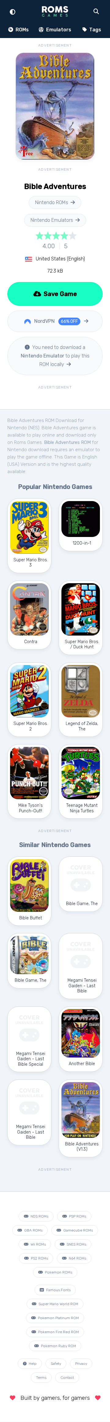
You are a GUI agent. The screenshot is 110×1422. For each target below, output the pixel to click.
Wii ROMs (38, 1244)
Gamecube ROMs (77, 1230)
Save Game (59, 294)
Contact (67, 1377)
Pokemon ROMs (58, 1272)
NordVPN (55, 321)
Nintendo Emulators (52, 220)
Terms (41, 1377)
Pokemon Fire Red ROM (58, 1332)
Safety (56, 1363)
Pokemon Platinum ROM (58, 1318)
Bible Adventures (60, 427)
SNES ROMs (76, 1244)
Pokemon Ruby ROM (58, 1346)
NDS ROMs (39, 1216)
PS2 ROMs (39, 1258)
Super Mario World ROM (58, 1304)
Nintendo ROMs (51, 202)
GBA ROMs (32, 1230)
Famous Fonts (58, 1290)
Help (32, 1363)
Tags (94, 30)
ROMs (21, 30)
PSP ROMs (77, 1216)
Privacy (81, 1363)
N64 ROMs (77, 1258)
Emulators (58, 30)
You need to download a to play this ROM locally (55, 355)
